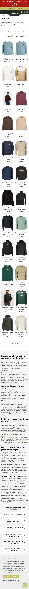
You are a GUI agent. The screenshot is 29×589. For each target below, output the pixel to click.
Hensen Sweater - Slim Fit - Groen (21, 233)
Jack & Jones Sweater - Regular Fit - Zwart (8, 308)
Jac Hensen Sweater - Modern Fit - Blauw (7, 233)
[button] (24, 12)
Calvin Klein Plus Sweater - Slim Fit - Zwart (21, 183)
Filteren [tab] (8, 36)
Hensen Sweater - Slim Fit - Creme (21, 333)
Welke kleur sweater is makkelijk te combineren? (13, 542)
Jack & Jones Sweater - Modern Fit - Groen (8, 333)
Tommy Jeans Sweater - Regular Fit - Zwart (8, 258)
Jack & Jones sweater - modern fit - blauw (7, 58)
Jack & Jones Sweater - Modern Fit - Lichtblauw (21, 58)
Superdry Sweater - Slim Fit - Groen (21, 308)
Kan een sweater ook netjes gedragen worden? (13, 535)
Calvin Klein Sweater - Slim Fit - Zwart (21, 258)
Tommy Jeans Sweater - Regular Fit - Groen (8, 283)
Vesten (6, 32)
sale (16, 5)
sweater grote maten (20, 440)
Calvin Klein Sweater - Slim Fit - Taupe (21, 283)
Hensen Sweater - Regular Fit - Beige (21, 133)
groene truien (15, 413)
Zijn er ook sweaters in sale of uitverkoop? (13, 549)
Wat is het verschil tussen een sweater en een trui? (13, 521)
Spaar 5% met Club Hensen (15, 8)
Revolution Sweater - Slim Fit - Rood (7, 108)
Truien (3, 15)
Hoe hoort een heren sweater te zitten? (13, 528)
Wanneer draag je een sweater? (13, 514)
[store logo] (14, 13)
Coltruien (16, 32)
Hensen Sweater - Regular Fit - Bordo (21, 108)
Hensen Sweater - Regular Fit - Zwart (21, 208)
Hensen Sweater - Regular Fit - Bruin (7, 133)
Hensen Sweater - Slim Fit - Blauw (8, 158)
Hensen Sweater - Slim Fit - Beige (21, 158)
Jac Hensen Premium (18, 488)
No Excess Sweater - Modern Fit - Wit (7, 83)
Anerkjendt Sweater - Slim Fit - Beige (21, 83)
